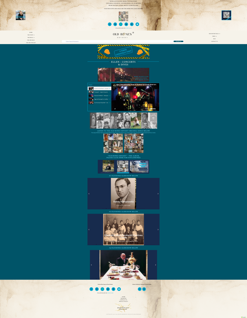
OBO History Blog (214, 33)
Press (213, 36)
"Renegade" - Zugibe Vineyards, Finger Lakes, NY (101, 92)
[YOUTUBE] (126, 24)
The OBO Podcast (31, 42)
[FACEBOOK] (115, 24)
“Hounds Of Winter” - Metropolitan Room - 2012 (101, 95)
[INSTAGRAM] (109, 24)
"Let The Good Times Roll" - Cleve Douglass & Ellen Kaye (101, 102)
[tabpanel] (135, 97)
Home (30, 32)
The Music (30, 37)
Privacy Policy (123, 301)
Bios (214, 39)
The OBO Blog (31, 40)
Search (178, 41)
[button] (89, 193)
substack (128, 28)
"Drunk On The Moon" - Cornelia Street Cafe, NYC (101, 88)
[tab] (99, 88)
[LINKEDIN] (132, 24)
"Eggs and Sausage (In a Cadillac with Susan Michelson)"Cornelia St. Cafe (101, 99)
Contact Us (214, 41)
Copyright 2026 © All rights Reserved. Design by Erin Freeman (123, 314)
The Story (30, 35)
